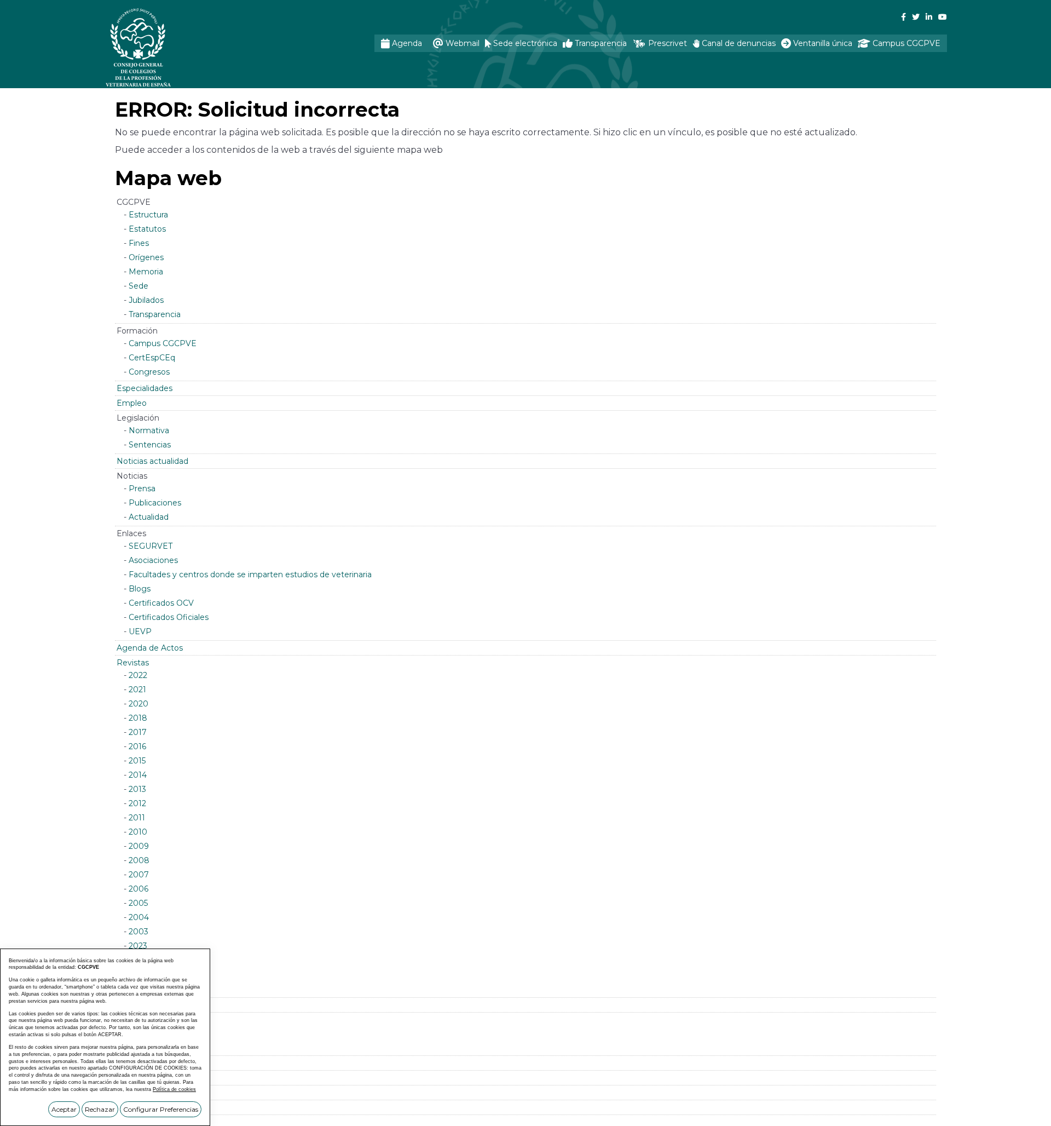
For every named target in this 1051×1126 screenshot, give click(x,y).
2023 (138, 946)
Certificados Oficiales (169, 617)
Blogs (140, 589)
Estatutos (147, 229)
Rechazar (100, 1109)
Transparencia (155, 314)
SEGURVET (150, 546)
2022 (138, 675)
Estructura (148, 215)
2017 (138, 732)
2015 (137, 761)
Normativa (149, 430)
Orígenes (146, 257)
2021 (137, 689)
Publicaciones (155, 503)
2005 (138, 903)
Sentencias (150, 445)
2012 (137, 803)
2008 (139, 860)
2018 (138, 718)
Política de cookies (174, 1089)
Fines (139, 243)
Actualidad (149, 517)
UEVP (140, 631)
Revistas (133, 663)
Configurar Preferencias (160, 1109)
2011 (137, 818)
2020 (138, 704)
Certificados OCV (161, 603)
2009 (139, 846)
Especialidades (144, 388)
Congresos (149, 372)
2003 (138, 932)
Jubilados (146, 300)
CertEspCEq (152, 358)
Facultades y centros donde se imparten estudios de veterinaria (250, 574)
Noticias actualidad (152, 461)
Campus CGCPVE (163, 343)
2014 (138, 775)
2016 (137, 746)
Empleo (132, 403)
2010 (138, 832)
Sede (138, 286)
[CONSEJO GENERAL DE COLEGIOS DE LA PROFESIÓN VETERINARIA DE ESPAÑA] (167, 47)
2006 (138, 889)
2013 (137, 789)
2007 (139, 875)
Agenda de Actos (150, 648)
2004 (139, 917)
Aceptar (64, 1109)
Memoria (146, 272)
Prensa (142, 488)
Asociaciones (153, 560)
